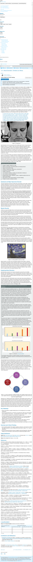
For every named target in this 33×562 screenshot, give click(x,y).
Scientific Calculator (4, 45)
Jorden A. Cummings (7, 74)
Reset (1, 27)
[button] (3, 51)
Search (2, 66)
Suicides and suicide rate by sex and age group (18, 500)
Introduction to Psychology (6, 537)
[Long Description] (21, 353)
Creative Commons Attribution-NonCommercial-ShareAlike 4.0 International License (17, 538)
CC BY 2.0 (27, 435)
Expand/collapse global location (31, 67)
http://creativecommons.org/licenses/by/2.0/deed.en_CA (10, 436)
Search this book (2, 14)
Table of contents (28, 77)
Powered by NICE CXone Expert (13, 557)
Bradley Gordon (16, 435)
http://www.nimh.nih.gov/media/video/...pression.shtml (18, 490)
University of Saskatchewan (7, 75)
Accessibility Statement (4, 560)
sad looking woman (9, 435)
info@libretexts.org (19, 560)
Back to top (2, 549)
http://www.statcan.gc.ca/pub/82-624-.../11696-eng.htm (17, 493)
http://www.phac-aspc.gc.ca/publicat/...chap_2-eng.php (19, 467)
